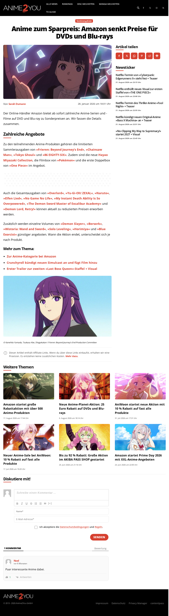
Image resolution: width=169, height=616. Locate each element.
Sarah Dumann (17, 103)
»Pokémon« (66, 160)
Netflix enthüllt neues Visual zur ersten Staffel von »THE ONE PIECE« (139, 90)
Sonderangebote (84, 20)
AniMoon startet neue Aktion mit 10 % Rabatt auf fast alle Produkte (140, 408)
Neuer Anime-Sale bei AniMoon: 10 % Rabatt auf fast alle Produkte (27, 459)
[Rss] (163, 8)
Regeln (98, 526)
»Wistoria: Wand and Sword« (24, 229)
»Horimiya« (81, 229)
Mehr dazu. (72, 356)
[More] (157, 56)
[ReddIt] (149, 56)
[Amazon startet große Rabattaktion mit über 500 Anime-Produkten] (28, 386)
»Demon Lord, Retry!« (19, 209)
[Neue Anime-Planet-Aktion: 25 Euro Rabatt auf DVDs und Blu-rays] (84, 386)
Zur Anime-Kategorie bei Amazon (31, 256)
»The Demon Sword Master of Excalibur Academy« (64, 204)
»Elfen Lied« (12, 198)
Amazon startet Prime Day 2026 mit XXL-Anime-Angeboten (138, 457)
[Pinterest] (141, 56)
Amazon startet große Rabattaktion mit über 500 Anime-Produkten (23, 408)
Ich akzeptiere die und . (71, 526)
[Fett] (17, 504)
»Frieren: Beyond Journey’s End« (60, 149)
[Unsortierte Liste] (40, 504)
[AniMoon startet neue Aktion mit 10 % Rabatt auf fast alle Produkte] (140, 386)
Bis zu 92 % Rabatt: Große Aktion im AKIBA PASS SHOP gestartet (83, 457)
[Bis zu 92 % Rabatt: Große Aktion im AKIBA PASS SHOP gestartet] (84, 437)
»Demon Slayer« (73, 224)
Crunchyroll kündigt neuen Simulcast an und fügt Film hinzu (52, 263)
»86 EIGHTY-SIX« (55, 155)
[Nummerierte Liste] (36, 504)
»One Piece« (18, 165)
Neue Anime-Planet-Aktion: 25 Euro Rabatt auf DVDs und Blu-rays (81, 408)
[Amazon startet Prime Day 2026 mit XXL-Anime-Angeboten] (140, 437)
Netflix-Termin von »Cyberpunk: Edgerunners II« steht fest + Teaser (137, 76)
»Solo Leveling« (59, 229)
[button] (138, 8)
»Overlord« (55, 193)
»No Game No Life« (37, 198)
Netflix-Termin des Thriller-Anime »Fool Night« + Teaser (139, 104)
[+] (50, 503)
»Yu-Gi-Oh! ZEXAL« (79, 193)
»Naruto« (102, 193)
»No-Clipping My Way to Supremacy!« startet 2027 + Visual (138, 132)
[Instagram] (156, 8)
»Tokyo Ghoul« (24, 155)
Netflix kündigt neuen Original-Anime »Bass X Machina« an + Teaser (138, 118)
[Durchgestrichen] (31, 504)
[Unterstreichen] (26, 504)
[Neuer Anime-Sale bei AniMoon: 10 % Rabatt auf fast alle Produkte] (28, 437)
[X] (126, 56)
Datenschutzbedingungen (74, 526)
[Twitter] (150, 8)
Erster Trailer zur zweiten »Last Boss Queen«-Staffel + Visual (52, 269)
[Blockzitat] (45, 504)
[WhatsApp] (134, 56)
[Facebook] (143, 8)
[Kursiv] (22, 504)
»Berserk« (94, 224)
